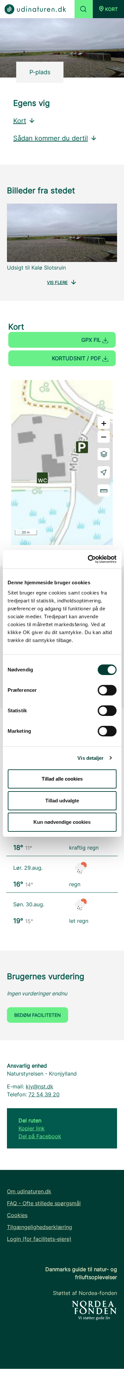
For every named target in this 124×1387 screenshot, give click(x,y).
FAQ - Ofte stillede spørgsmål (44, 1203)
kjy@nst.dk (39, 1086)
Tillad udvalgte (62, 800)
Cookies (17, 1215)
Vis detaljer (90, 758)
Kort (19, 121)
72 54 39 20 (44, 1094)
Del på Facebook (40, 1136)
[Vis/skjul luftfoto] (104, 454)
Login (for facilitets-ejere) (39, 1239)
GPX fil (92, 340)
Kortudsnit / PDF (77, 358)
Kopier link (32, 1128)
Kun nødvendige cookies (62, 822)
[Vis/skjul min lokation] (104, 472)
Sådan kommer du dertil (50, 138)
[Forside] (35, 8)
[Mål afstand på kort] (104, 490)
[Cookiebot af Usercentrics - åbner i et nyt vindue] (88, 559)
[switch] (107, 690)
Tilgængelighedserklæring (39, 1227)
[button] (108, 9)
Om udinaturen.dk (29, 1191)
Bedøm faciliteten (37, 1015)
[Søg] (83, 9)
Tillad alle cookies (62, 779)
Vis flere (57, 282)
